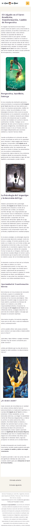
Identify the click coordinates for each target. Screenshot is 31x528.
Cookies (22, 501)
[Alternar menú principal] (27, 3)
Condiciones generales (23, 499)
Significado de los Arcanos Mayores (18, 432)
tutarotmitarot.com (7, 499)
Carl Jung (15, 211)
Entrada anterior (15, 480)
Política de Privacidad (13, 501)
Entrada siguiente (15, 485)
